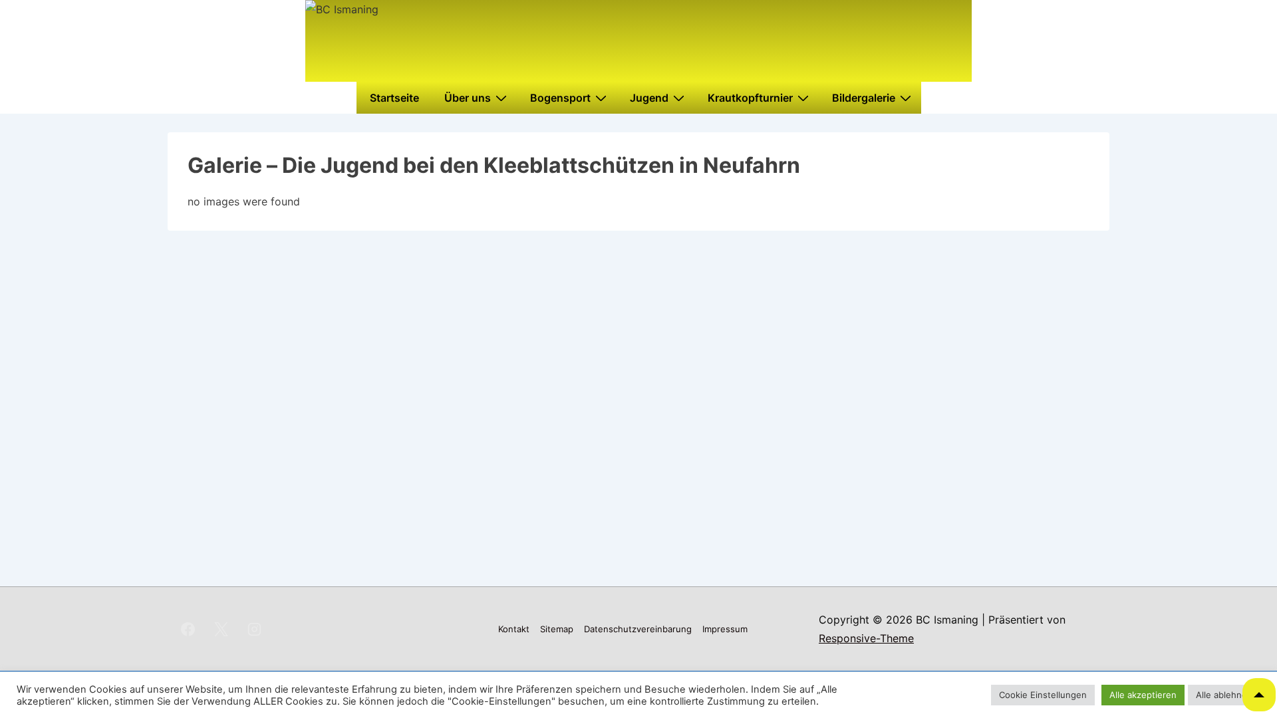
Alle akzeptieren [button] (1143, 694)
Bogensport (560, 97)
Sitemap (556, 629)
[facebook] (188, 629)
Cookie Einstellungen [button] (1043, 694)
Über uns (467, 97)
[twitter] (221, 629)
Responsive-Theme (866, 638)
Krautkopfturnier (750, 97)
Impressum (725, 629)
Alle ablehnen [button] (1224, 694)
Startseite (394, 97)
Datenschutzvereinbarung (638, 629)
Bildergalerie (863, 97)
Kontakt (513, 629)
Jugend (649, 97)
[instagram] (254, 629)
